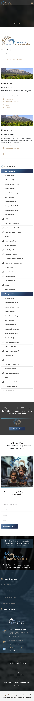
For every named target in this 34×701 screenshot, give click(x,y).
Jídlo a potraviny (10, 369)
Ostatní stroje (9, 214)
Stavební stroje (10, 175)
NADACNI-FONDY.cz (8, 585)
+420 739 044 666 (14, 644)
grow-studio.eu (9, 99)
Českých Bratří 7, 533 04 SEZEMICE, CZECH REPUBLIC (19, 633)
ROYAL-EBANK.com (9, 609)
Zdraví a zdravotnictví (11, 373)
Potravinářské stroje (12, 184)
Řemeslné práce (9, 281)
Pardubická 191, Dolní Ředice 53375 (14, 59)
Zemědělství (8, 355)
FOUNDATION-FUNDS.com (10, 591)
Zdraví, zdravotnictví (11, 351)
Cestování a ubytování (11, 223)
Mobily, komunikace (10, 245)
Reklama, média (9, 276)
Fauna (6, 360)
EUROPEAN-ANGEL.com (9, 597)
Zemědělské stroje (11, 201)
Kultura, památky (10, 241)
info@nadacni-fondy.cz (16, 640)
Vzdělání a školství (10, 386)
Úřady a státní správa (11, 342)
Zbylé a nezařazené (10, 347)
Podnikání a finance (10, 254)
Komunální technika (11, 210)
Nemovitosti (8, 272)
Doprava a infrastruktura (12, 232)
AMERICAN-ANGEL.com (9, 603)
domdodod (8, 107)
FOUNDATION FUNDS (9, 697)
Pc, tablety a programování (13, 259)
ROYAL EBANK (27, 697)
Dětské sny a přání (10, 382)
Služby (6, 285)
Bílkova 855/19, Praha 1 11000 (12, 101)
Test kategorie (9, 391)
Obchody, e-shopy (10, 250)
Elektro (6, 236)
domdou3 (8, 105)
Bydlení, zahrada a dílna (12, 228)
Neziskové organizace (11, 364)
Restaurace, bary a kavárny (13, 263)
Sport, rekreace (9, 289)
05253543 (14, 637)
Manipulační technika (12, 206)
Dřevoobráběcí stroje (12, 180)
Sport (6, 377)
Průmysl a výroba (10, 267)
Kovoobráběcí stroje (12, 193)
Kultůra (6, 219)
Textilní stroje (9, 197)
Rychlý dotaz (12, 650)
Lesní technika (10, 188)
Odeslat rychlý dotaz (9, 526)
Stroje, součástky (9, 171)
